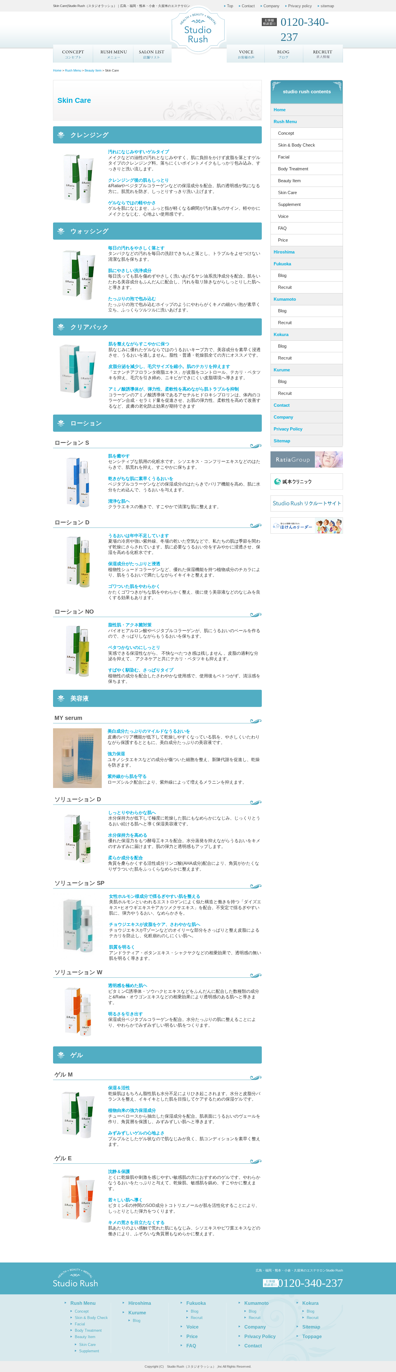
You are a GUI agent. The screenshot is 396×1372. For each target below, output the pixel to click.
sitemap (327, 6)
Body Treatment (293, 168)
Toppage (312, 1336)
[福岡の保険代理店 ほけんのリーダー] (306, 525)
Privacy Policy (288, 428)
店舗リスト (152, 54)
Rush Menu (285, 121)
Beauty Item (289, 180)
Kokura (281, 334)
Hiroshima (284, 251)
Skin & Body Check (296, 145)
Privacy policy (300, 6)
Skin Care (287, 192)
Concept (73, 54)
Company (271, 6)
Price (283, 240)
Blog (282, 275)
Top (230, 6)
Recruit (285, 287)
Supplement (289, 204)
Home (280, 109)
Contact (248, 6)
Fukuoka (282, 263)
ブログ (284, 54)
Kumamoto (285, 299)
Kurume (282, 369)
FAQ (282, 228)
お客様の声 (246, 54)
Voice (283, 216)
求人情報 (323, 54)
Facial (283, 156)
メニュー (113, 54)
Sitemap (282, 440)
